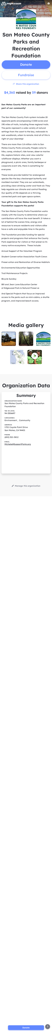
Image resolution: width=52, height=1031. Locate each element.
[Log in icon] (48, 3)
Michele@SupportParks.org (18, 444)
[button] (34, 356)
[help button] (47, 1026)
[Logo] (11, 3)
